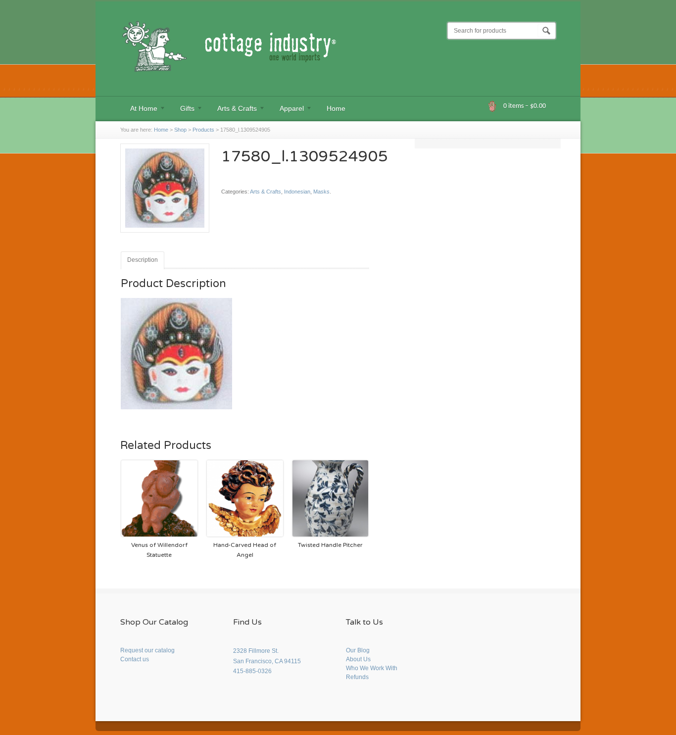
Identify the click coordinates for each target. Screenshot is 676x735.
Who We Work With (371, 668)
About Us (358, 659)
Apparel (287, 109)
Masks (321, 192)
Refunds (357, 677)
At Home (138, 109)
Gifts (182, 109)
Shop (180, 130)
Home (336, 108)
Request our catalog (147, 650)
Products (203, 130)
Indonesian (297, 192)
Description (142, 259)
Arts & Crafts (232, 109)
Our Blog (358, 650)
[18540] (164, 236)
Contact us (134, 659)
